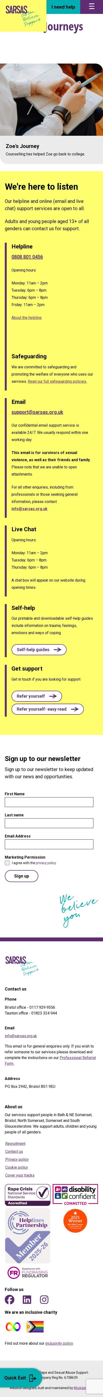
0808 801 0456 (27, 257)
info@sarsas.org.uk (29, 509)
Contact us (14, 1151)
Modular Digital (85, 1388)
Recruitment (15, 1143)
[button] (39, 649)
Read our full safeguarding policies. (57, 381)
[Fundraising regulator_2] (28, 1273)
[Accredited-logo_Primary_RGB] (28, 1195)
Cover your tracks (19, 1175)
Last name (14, 815)
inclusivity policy (59, 1343)
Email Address (19, 836)
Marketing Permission (26, 857)
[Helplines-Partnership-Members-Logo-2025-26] (28, 1236)
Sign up (21, 875)
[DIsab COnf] (75, 1195)
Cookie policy (16, 1167)
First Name (16, 794)
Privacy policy (17, 1159)
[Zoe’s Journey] (51, 114)
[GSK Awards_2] (75, 1221)
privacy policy (46, 863)
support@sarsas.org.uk (37, 412)
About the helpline (26, 317)
